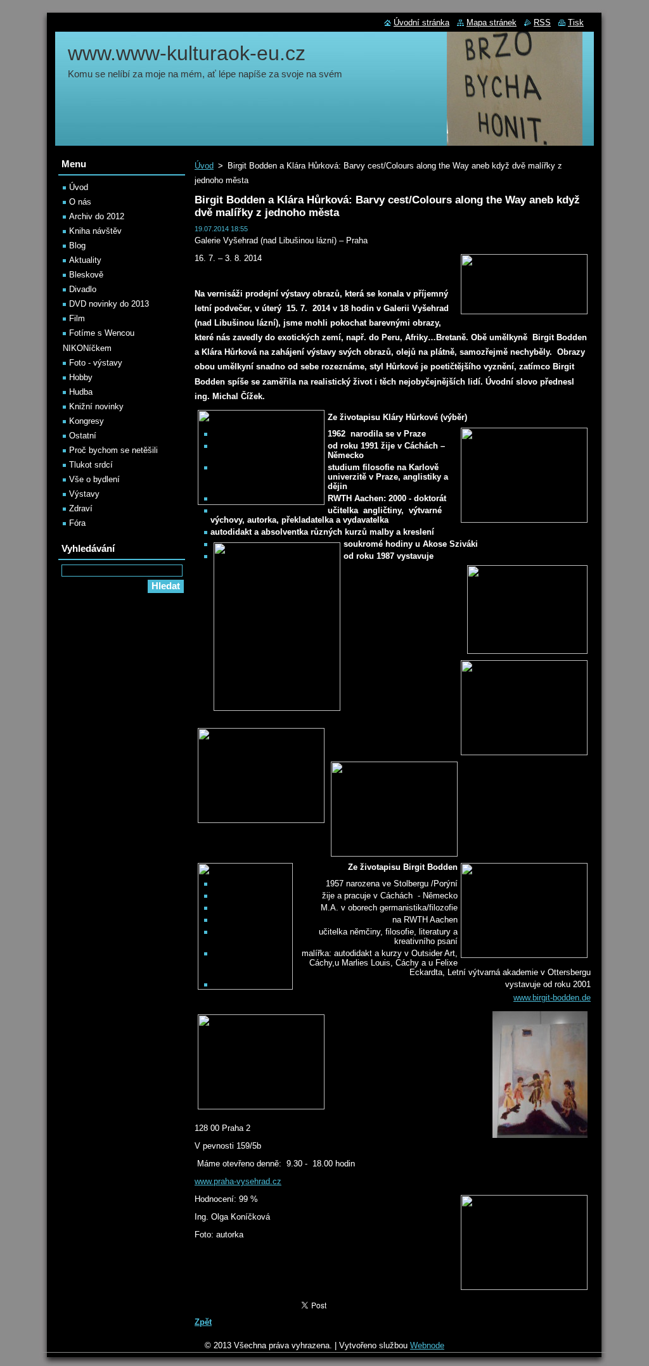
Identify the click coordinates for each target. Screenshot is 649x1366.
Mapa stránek (491, 22)
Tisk (576, 22)
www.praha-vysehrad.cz (238, 1181)
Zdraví (81, 508)
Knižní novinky (96, 406)
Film (77, 318)
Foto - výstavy (95, 362)
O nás (80, 202)
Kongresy (86, 421)
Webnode (427, 1345)
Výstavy (84, 494)
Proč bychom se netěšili (113, 450)
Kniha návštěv (95, 231)
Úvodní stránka (421, 22)
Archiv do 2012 (96, 216)
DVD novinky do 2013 (109, 304)
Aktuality (85, 260)
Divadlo (82, 289)
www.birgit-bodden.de (552, 997)
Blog (77, 245)
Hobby (81, 377)
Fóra (77, 523)
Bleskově (86, 274)
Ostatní (82, 435)
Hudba (81, 392)
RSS (542, 22)
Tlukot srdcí (91, 464)
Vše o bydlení (94, 479)
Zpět (203, 1322)
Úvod (204, 165)
